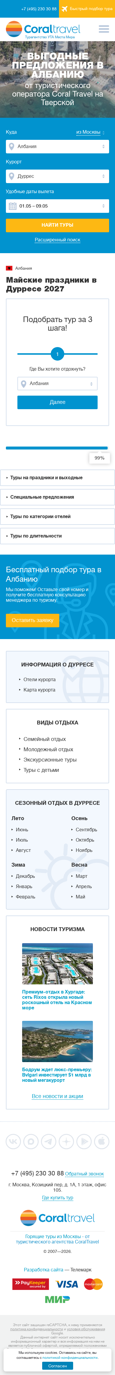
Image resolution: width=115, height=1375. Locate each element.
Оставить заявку (32, 620)
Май (80, 897)
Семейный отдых (45, 739)
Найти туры (57, 225)
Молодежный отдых (48, 749)
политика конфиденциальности (36, 1329)
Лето (18, 818)
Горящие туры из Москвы (53, 1236)
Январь (24, 886)
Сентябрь (86, 829)
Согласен (57, 1366)
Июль (22, 840)
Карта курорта (39, 690)
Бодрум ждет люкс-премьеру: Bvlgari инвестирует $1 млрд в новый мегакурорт (57, 1075)
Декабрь (25, 876)
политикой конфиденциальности (70, 1358)
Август (23, 850)
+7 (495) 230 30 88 (39, 8)
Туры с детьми (41, 770)
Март (81, 876)
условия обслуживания (86, 1329)
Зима (18, 865)
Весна (79, 865)
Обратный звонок (84, 1174)
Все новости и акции (57, 1096)
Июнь (22, 829)
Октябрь (85, 840)
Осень (79, 818)
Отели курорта (40, 679)
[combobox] (82, 132)
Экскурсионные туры (50, 760)
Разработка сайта (43, 1270)
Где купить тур (57, 1197)
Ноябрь (84, 850)
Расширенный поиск (57, 240)
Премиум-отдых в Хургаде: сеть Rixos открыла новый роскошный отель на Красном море (57, 1000)
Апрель (84, 886)
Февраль (25, 897)
